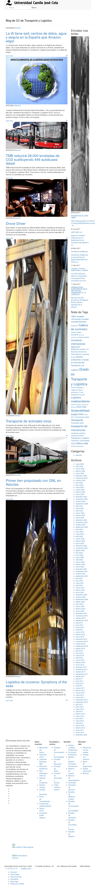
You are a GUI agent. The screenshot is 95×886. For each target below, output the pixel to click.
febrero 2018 (80, 662)
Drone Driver (16, 223)
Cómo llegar (14, 874)
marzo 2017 (80, 688)
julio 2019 (79, 623)
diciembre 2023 (81, 520)
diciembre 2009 (81, 735)
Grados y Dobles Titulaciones (72, 747)
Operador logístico (76, 404)
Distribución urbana (78, 349)
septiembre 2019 (82, 620)
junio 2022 (79, 555)
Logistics (82, 395)
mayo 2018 (80, 655)
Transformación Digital (82, 417)
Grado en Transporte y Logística (80, 376)
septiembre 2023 (82, 527)
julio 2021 (79, 578)
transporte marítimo (78, 433)
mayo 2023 (80, 534)
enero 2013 (80, 716)
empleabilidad (85, 354)
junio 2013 (79, 707)
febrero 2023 (80, 541)
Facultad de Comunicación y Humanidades (59, 752)
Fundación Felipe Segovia (43, 815)
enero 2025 (80, 494)
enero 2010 (80, 732)
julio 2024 (79, 506)
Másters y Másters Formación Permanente (72, 761)
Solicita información (87, 769)
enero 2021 (80, 592)
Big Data (82, 321)
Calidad (42, 789)
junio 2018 (79, 653)
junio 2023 (79, 531)
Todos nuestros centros (57, 787)
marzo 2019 (80, 632)
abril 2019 (79, 630)
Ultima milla (82, 443)
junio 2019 (79, 625)
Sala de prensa (16, 876)
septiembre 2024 (82, 503)
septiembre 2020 (82, 599)
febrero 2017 (80, 690)
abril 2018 (79, 658)
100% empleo (77, 316)
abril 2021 (79, 585)
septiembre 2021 (82, 576)
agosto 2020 (80, 602)
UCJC (73, 443)
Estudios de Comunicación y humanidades (73, 806)
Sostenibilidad (80, 410)
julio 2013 (79, 704)
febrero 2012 (80, 728)
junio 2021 (79, 581)
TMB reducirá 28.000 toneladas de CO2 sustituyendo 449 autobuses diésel (33, 159)
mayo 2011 (80, 730)
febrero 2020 (80, 609)
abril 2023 (79, 536)
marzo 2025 (80, 489)
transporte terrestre (77, 435)
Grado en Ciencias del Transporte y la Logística (80, 364)
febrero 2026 (80, 471)
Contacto (13, 872)
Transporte (77, 420)
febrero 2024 (80, 515)
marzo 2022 (80, 562)
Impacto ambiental (77, 391)
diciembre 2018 (81, 639)
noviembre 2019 (82, 616)
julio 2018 (79, 651)
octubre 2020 (80, 597)
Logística (76, 397)
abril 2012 (79, 723)
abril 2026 (79, 466)
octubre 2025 (80, 480)
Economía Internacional (79, 353)
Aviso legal (14, 881)
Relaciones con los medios (87, 749)
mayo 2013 (80, 709)
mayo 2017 (80, 683)
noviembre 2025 (82, 478)
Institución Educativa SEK (43, 761)
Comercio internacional (78, 341)
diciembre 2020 (81, 595)
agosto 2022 (80, 550)
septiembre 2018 (82, 646)
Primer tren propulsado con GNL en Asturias (33, 482)
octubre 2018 (80, 644)
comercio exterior (83, 337)
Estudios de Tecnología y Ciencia (72, 824)
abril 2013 (79, 711)
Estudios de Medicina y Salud (71, 795)
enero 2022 (80, 566)
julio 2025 (79, 482)
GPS (81, 360)
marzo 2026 (80, 468)
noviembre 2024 (82, 499)
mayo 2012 (80, 721)
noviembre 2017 (82, 669)
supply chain (77, 414)
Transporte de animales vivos (28, 420)
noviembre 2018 (82, 641)
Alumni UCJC (41, 809)
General (18, 28)
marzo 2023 (80, 538)
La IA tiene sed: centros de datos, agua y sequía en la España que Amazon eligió (36, 37)
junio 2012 (79, 718)
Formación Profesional (72, 753)
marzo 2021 (80, 588)
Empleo (73, 357)
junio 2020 (79, 604)
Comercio (74, 334)
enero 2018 (80, 665)
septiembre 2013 (82, 702)
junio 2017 (79, 681)
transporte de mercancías (79, 428)
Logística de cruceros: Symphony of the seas (36, 683)
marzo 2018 (80, 660)
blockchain (74, 326)
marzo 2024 (80, 513)
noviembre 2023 (82, 522)
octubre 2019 (80, 618)
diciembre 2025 (81, 475)
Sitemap (86, 773)
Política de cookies (17, 883)
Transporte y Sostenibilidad (80, 440)
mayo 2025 (80, 487)
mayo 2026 (80, 464)
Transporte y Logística (80, 438)
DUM (87, 349)
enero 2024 (80, 517)
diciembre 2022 (81, 545)
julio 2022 (79, 552)
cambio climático (76, 332)
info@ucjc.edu (26, 868)
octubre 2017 (80, 672)
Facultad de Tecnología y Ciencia (58, 778)
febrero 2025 (80, 492)
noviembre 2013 (82, 700)
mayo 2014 (80, 695)
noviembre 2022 (82, 548)
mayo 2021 (80, 583)
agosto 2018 (80, 648)
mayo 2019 (80, 627)
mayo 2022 (80, 557)
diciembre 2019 (81, 613)
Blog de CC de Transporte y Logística (29, 20)
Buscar (34, 7)
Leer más (9, 56)
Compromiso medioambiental (45, 804)
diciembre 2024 (81, 496)
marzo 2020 (80, 606)
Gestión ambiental (77, 358)
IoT (79, 392)
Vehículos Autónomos (77, 446)
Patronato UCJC (43, 755)
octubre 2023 (80, 524)
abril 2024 (79, 510)
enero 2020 (80, 611)
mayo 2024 (80, 508)
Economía (75, 351)
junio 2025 (79, 485)
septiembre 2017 (82, 674)
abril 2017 (79, 686)
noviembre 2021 (82, 571)
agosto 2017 (80, 676)
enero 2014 (80, 697)
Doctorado (72, 782)
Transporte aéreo (77, 423)
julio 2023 (79, 529)
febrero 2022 (80, 564)
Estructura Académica (43, 767)
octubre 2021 (80, 573)
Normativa (43, 794)
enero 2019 (80, 637)
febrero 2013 (80, 714)
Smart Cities (81, 406)
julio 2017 (79, 679)
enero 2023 (80, 543)
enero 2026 (80, 473)
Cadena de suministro (79, 327)
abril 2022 (79, 559)
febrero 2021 (80, 590)
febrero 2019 (80, 634)
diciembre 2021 (81, 569)
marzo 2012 (80, 725)
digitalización (75, 346)
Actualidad (14, 879)
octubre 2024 (80, 501)
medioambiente (80, 401)
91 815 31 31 (12, 868)
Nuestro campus (42, 786)
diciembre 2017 (81, 667)
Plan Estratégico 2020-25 (43, 773)
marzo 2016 (80, 693)
